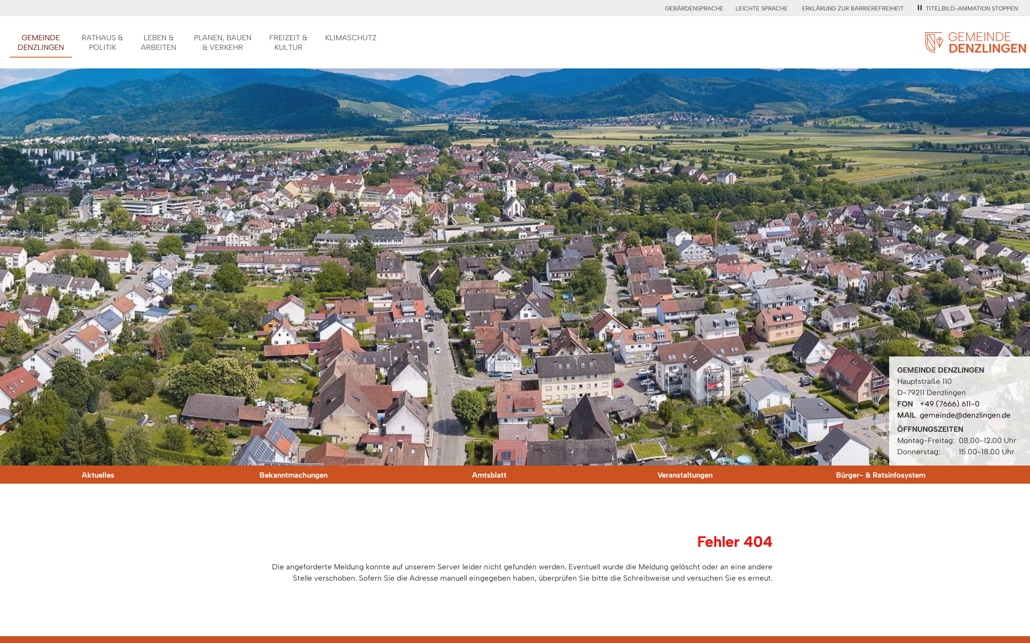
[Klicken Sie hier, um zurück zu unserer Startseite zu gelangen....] (975, 48)
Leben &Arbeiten (158, 42)
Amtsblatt (489, 475)
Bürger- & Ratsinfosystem (880, 475)
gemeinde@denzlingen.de (965, 415)
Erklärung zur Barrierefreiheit (853, 8)
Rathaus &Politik (102, 42)
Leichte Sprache (761, 8)
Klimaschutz (351, 37)
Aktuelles (98, 475)
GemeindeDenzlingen (41, 42)
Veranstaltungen (685, 475)
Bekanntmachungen (294, 475)
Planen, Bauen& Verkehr (222, 42)
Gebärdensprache (694, 8)
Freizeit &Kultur (288, 42)
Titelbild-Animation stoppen (972, 8)
